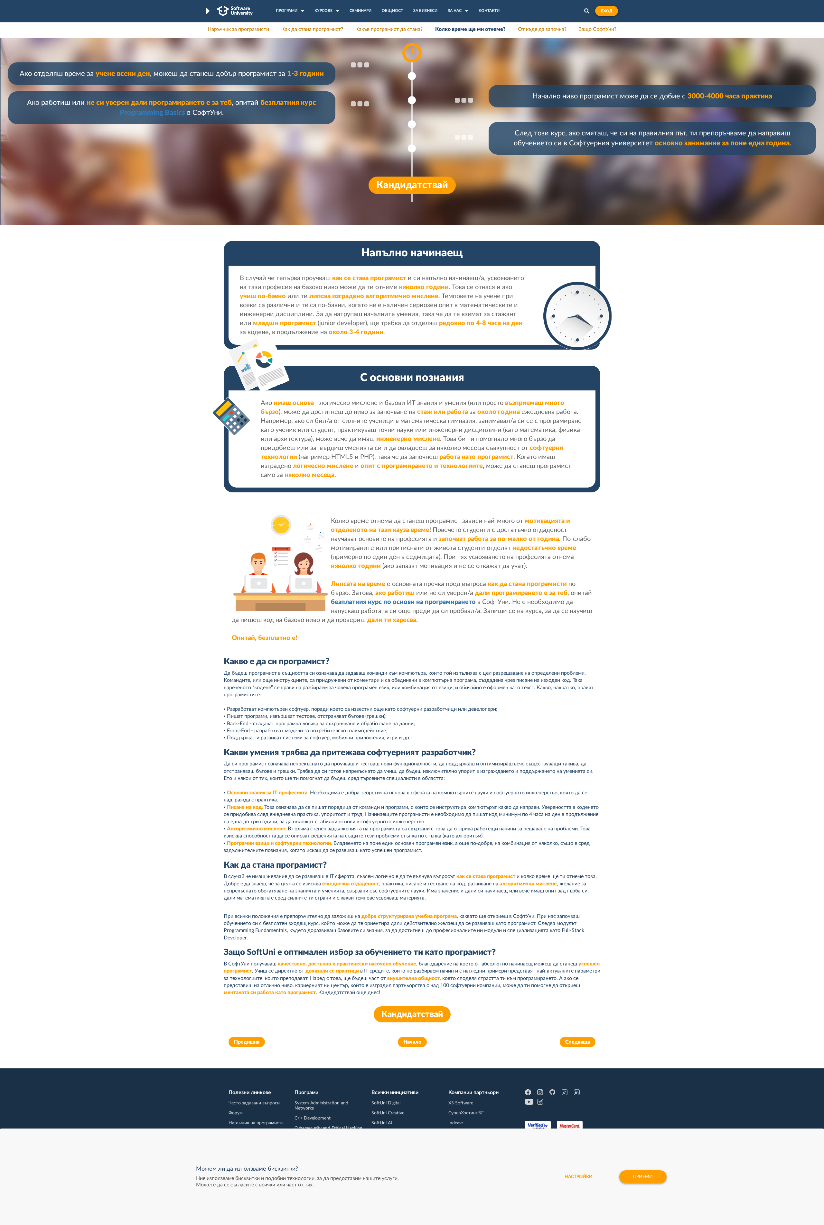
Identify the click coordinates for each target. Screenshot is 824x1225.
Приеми (643, 1177)
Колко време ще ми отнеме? (470, 29)
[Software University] (235, 11)
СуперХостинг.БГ (466, 1113)
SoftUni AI (381, 1123)
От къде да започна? (542, 29)
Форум (236, 1113)
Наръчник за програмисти (238, 29)
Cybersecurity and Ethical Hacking (328, 1128)
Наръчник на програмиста (256, 1123)
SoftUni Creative (387, 1113)
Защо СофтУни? (597, 29)
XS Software (460, 1103)
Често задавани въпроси (254, 1103)
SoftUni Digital (385, 1103)
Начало (412, 1042)
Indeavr (455, 1123)
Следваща (577, 1042)
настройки (579, 1177)
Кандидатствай (412, 185)
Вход (606, 11)
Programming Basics (152, 112)
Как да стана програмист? (312, 29)
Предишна (246, 1042)
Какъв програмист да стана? (389, 29)
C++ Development (313, 1118)
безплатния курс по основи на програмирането (403, 602)
